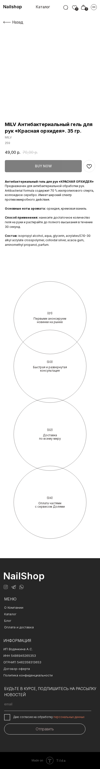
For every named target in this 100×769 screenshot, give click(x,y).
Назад (17, 22)
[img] (65, 7)
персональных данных (68, 717)
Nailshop (12, 6)
